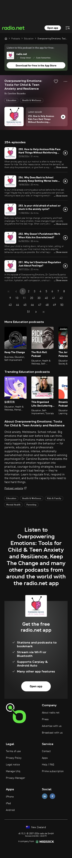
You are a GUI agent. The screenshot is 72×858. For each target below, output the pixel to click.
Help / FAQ (48, 764)
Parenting (31, 505)
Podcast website (13, 488)
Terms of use (13, 751)
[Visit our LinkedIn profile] (44, 796)
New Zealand (38, 827)
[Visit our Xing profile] (52, 796)
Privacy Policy (13, 758)
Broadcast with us (52, 732)
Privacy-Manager (15, 778)
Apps (45, 758)
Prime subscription (53, 771)
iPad (8, 803)
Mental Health (13, 505)
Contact (46, 751)
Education (11, 100)
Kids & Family (54, 498)
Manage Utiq (13, 771)
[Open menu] (67, 28)
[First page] (9, 291)
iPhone (10, 796)
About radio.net (50, 712)
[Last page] (43, 312)
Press (45, 719)
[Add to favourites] (56, 81)
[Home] (5, 38)
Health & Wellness (31, 100)
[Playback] (63, 117)
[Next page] (36, 312)
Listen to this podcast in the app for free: (30, 48)
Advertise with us (51, 726)
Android (10, 810)
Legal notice (13, 764)
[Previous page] (16, 291)
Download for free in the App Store (36, 65)
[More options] (65, 81)
